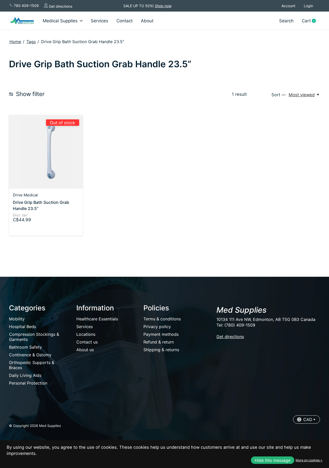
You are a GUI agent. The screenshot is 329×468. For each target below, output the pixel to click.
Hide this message (272, 460)
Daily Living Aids (25, 375)
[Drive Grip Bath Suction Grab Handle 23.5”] (46, 152)
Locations (85, 334)
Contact (124, 20)
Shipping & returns (161, 349)
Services (99, 20)
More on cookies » (309, 460)
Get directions (60, 6)
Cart (311, 21)
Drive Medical (25, 195)
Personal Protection (28, 383)
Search (286, 20)
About (147, 20)
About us (85, 349)
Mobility (17, 318)
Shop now (163, 6)
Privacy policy (157, 326)
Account (288, 6)
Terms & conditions (162, 318)
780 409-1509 (26, 5)
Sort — (278, 94)
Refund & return (158, 342)
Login (308, 6)
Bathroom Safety (25, 347)
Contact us (87, 342)
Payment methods (161, 334)
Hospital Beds (22, 326)
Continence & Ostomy (30, 354)
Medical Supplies (60, 20)
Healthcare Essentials (97, 318)
